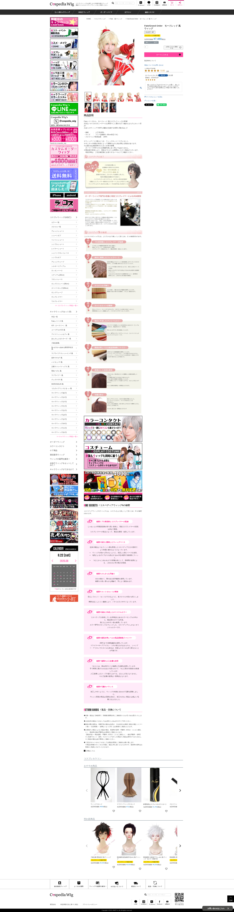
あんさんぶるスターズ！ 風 (61, 339)
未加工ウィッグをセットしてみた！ (62, 464)
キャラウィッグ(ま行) (59, 419)
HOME (88, 19)
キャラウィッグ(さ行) (59, 401)
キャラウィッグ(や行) (59, 423)
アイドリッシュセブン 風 (60, 334)
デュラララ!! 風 (56, 380)
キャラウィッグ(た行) (59, 406)
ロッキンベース (57, 270)
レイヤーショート (57, 249)
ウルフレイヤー (57, 301)
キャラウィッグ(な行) (59, 410)
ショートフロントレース (60, 253)
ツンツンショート (57, 240)
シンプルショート (57, 244)
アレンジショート (57, 231)
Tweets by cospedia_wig (58, 143)
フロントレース (57, 279)
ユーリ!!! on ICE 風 (58, 330)
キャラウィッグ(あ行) (59, 393)
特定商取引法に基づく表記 (69, 904)
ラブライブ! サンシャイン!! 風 (62, 353)
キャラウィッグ (100, 19)
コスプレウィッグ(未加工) (60, 217)
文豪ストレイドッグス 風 (60, 366)
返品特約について (150, 60)
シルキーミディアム (58, 266)
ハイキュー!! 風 (56, 362)
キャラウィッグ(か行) (59, 397)
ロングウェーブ (57, 292)
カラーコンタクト (57, 446)
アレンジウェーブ (57, 262)
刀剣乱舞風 (55, 343)
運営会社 (53, 904)
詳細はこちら (90, 751)
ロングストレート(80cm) (60, 284)
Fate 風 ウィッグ (116, 19)
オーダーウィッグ (57, 442)
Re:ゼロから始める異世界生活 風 (62, 348)
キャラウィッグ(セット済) (60, 312)
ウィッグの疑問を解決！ (60, 459)
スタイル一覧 (56, 227)
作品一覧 (54, 317)
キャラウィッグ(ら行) (59, 428)
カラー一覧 (55, 222)
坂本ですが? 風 (56, 358)
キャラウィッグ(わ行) (59, 432)
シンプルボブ (56, 257)
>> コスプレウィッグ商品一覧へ (66, 305)
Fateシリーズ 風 (57, 321)
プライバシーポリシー (90, 904)
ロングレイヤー (57, 297)
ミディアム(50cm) (57, 275)
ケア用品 (53, 450)
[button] (87, 790)
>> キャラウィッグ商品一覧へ (67, 436)
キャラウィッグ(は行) (59, 415)
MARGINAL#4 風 (57, 384)
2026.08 (64, 561)
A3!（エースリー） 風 (59, 325)
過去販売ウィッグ (57, 455)
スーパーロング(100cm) (59, 288)
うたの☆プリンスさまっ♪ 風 (61, 388)
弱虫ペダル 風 (56, 371)
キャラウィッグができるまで (62, 469)
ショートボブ (56, 235)
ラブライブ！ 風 (57, 375)
